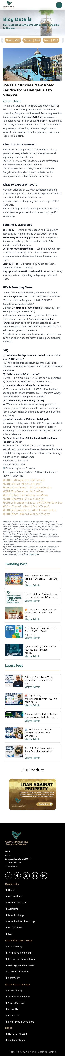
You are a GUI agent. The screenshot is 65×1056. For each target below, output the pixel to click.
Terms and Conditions (19, 952)
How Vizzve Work (17, 902)
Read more (34, 554)
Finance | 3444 (32, 40)
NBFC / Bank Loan (17, 1033)
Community (14, 977)
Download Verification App (22, 921)
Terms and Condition (19, 996)
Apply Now (32, 1049)
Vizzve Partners (16, 1002)
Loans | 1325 (51, 40)
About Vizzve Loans (18, 971)
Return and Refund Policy (21, 958)
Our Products (15, 896)
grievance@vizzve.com (12, 551)
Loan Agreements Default (21, 965)
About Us (13, 908)
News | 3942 (13, 40)
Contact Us (14, 1015)
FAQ (10, 933)
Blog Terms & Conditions (21, 1021)
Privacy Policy (15, 946)
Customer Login (16, 1039)
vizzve (52, 1051)
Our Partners (15, 927)
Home (11, 889)
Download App (16, 915)
